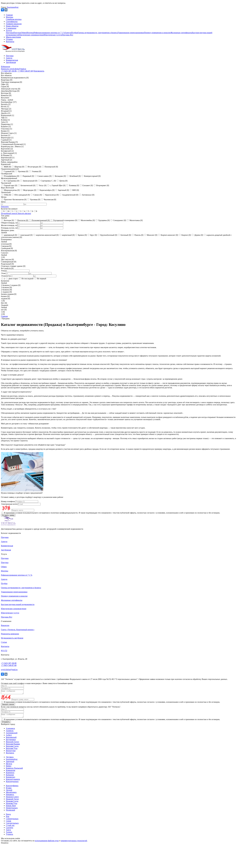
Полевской (10, 810)
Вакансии (5, 625)
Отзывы (9, 39)
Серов (8, 821)
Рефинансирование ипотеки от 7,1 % (49, 33)
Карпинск (10, 772)
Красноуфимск (12, 786)
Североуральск (12, 819)
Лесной (9, 790)
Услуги (9, 30)
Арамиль (9, 731)
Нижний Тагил (12, 799)
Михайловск (11, 792)
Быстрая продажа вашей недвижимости (17, 604)
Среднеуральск (12, 823)
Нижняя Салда (12, 801)
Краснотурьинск (13, 779)
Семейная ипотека (13, 19)
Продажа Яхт (67, 35)
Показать (5, 206)
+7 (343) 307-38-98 (8, 71)
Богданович (11, 739)
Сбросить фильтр (24, 213)
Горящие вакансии (14, 24)
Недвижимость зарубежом (12, 638)
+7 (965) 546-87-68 (25, 71)
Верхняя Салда (12, 746)
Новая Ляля (11, 806)
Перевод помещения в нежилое (157, 33)
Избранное (5, 66)
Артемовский (11, 733)
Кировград (10, 777)
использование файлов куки (47, 841)
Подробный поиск (9, 213)
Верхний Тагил (12, 742)
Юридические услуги (53, 35)
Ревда (8, 814)
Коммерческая (12, 60)
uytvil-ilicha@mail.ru (18, 69)
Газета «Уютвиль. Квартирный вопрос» (17, 630)
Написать (5, 69)
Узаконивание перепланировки (131, 33)
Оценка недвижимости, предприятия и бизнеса (98, 33)
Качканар (10, 775)
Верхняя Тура (11, 748)
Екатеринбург (13, 7)
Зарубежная (11, 62)
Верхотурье (11, 751)
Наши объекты (12, 26)
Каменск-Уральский (14, 768)
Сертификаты (12, 21)
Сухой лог (10, 825)
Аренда (68, 33)
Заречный (10, 761)
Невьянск (10, 794)
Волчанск (10, 753)
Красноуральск (12, 781)
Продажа (9, 33)
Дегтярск (10, 757)
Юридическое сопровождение (31, 35)
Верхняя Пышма (13, 744)
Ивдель (9, 764)
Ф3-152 (4, 651)
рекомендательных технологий (74, 841)
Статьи (4, 642)
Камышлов (10, 770)
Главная (9, 15)
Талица (9, 832)
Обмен (24, 33)
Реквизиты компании (10, 634)
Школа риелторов (13, 37)
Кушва (8, 788)
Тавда (8, 830)
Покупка (17, 33)
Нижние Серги (12, 797)
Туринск (9, 834)
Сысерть (9, 827)
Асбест (9, 735)
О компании (11, 28)
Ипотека (9, 17)
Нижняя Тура (11, 803)
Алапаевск (10, 728)
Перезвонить (38, 71)
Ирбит (8, 766)
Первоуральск (12, 808)
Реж (7, 816)
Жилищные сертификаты (181, 33)
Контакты (10, 41)
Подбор (74, 33)
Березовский (11, 737)
